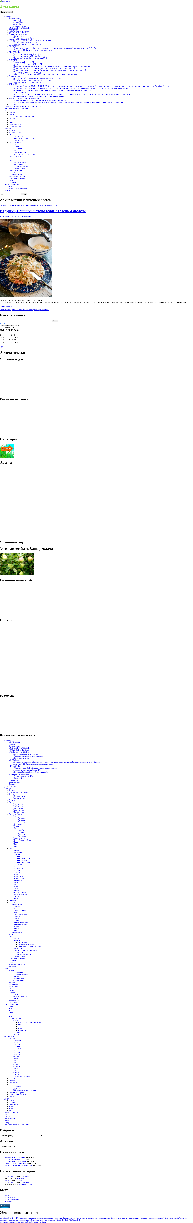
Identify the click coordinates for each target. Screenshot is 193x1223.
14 (12, 337)
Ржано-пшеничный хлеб (22, 954)
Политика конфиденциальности (16, 108)
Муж (11, 1010)
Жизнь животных (15, 126)
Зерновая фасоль (19, 892)
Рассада (12, 1081)
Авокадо (16, 850)
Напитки (12, 182)
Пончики (16, 930)
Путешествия (9, 1119)
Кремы (16, 918)
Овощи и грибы (15, 156)
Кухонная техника (20, 972)
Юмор (6, 1123)
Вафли (15, 912)
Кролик (21, 832)
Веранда (12, 990)
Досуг (6, 1099)
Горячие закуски (19, 798)
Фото (11, 1111)
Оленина (21, 834)
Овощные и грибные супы (23, 138)
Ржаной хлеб (18, 952)
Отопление (13, 1002)
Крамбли (16, 916)
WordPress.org (9, 1201)
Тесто (11, 934)
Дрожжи (16, 938)
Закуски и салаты (15, 132)
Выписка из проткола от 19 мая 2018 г (28, 54)
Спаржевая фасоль (20, 894)
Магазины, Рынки (11, 1113)
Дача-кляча (9, 6)
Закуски (12, 794)
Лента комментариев (12, 1199)
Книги (11, 1109)
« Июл (2, 347)
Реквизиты (13, 104)
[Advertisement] (67, 379)
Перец (15, 874)
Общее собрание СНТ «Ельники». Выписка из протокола (35, 768)
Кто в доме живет (15, 124)
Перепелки (22, 836)
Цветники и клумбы (16, 1093)
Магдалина (22, 1028)
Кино (11, 1107)
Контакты (8, 186)
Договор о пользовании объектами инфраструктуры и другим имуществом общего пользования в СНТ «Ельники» (57, 48)
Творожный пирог (29, 1182)
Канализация (14, 1000)
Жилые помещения (16, 980)
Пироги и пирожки (20, 922)
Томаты (16, 1068)
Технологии (13, 966)
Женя (11, 1012)
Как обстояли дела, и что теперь (25, 42)
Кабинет (12, 982)
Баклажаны (17, 852)
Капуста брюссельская (21, 862)
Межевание (13, 780)
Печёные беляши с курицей (15, 1157)
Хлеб (11, 160)
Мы (10, 1016)
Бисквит (16, 906)
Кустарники (18, 1087)
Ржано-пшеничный (20, 166)
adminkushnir (13, 216)
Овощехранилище (20, 996)
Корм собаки (23, 1030)
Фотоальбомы (14, 18)
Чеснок (16, 896)
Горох (15, 898)
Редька (16, 882)
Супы (11, 134)
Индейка (21, 830)
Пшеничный (18, 164)
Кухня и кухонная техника (23, 116)
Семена (12, 1079)
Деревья (16, 1089)
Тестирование (18, 978)
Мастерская (17, 994)
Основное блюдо (15, 814)
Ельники (7, 16)
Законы (12, 784)
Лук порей (17, 870)
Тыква (15, 888)
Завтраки (12, 130)
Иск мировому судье (21, 758)
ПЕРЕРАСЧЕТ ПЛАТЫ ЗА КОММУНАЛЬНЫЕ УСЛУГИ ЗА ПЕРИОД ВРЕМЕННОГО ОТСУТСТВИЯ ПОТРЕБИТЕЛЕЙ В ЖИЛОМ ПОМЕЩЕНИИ (72, 94)
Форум (7, 190)
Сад (10, 120)
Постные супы (19, 812)
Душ (10, 988)
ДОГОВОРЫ (14, 46)
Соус (39, 310)
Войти (6, 1195)
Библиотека (13, 984)
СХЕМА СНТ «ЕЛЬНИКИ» (19, 28)
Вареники (4, 205)
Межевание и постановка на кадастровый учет (27, 98)
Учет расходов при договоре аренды (27, 72)
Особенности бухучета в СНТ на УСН (28, 64)
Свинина (21, 822)
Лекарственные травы (17, 1095)
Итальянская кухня (7, 310)
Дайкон (16, 1042)
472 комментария (24, 216)
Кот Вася (16, 1032)
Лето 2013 (17, 24)
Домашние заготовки (17, 178)
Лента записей (10, 1197)
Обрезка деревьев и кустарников (25, 1091)
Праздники (13, 180)
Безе (15, 908)
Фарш (15, 846)
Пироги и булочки (16, 170)
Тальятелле (45, 310)
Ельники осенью (19, 26)
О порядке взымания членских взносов (28, 44)
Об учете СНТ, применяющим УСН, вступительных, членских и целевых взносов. (45, 74)
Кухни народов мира (17, 964)
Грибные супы (18, 810)
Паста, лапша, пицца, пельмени (25, 154)
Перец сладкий (19, 876)
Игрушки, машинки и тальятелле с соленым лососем (43, 211)
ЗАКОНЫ (13, 84)
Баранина (21, 820)
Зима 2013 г (17, 20)
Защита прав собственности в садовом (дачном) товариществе (37, 78)
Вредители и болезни (21, 1077)
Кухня (11, 114)
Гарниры (12, 900)
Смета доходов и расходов (19, 34)
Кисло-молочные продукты (19, 792)
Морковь (16, 872)
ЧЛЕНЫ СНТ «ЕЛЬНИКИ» (19, 752)
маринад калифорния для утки (16, 1163)
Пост (11, 962)
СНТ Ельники (14, 742)
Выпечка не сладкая (16, 932)
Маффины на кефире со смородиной (18, 1165)
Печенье (16, 926)
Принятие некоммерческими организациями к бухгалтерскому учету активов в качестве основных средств (54, 66)
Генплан (12, 744)
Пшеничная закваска (26, 944)
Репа (15, 884)
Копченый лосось (21, 310)
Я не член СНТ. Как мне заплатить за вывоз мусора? (33, 50)
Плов (15, 844)
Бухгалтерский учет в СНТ (23, 62)
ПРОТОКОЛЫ (14, 52)
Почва (11, 1097)
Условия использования (18, 188)
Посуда (16, 976)
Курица (16, 146)
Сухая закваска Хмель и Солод (29, 946)
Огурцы (16, 1056)
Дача (6, 110)
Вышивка (12, 1103)
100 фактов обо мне (11, 184)
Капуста (16, 856)
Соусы (11, 158)
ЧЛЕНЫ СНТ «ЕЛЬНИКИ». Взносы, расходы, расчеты (30, 40)
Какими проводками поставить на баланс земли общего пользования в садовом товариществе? (49, 70)
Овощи (11, 848)
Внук (11, 1006)
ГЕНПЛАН (13, 30)
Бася (19, 1024)
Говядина (21, 818)
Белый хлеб (17, 948)
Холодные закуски (20, 796)
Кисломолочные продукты (19, 176)
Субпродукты (18, 148)
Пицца (16, 842)
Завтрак (12, 790)
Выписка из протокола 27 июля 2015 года (29, 56)
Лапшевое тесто (23, 205)
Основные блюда (15, 142)
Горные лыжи (14, 1105)
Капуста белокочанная (21, 858)
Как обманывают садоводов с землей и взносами (32, 80)
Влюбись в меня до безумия (15, 1161)
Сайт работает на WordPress (35, 1222)
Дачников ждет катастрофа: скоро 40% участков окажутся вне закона (39, 100)
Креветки (12, 205)
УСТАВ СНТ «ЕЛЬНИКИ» (19, 32)
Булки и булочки (19, 910)
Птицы (16, 1034)
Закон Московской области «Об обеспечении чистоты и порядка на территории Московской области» (52, 90)
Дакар (20, 1026)
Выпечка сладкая (15, 174)
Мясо (15, 144)
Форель (55, 205)
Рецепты (7, 128)
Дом (6, 968)
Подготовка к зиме (16, 1083)
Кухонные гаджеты (20, 974)
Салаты (12, 800)
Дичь (15, 150)
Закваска (16, 940)
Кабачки (16, 854)
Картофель (17, 864)
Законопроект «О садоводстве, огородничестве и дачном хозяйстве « (39, 96)
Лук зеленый (18, 868)
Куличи (16, 920)
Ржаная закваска (24, 942)
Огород (12, 118)
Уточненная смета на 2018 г (24, 38)
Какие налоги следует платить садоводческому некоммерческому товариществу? (44, 68)
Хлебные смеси (19, 168)
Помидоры (17, 880)
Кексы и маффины (20, 914)
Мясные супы (18, 136)
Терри (6, 1180)
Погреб (16, 998)
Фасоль (16, 890)
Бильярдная (13, 986)
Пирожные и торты (20, 924)
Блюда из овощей (20, 838)
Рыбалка (12, 1101)
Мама (11, 1008)
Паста (41, 205)
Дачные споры (14, 76)
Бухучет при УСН (20, 92)
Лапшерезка (32, 310)
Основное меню (6, 12)
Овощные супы (19, 808)
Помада (16, 928)
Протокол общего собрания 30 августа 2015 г (30, 58)
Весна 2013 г (18, 22)
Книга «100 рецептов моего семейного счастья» (22, 106)
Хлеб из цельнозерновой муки (25, 950)
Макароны (34, 205)
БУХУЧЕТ (13, 60)
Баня (11, 122)
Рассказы (7, 1117)
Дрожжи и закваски (20, 162)
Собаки (16, 1020)
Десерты (12, 172)
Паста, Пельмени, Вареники (24, 840)
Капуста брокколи (20, 860)
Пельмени (48, 205)
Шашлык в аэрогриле (12, 1159)
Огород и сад (9, 1036)
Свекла (16, 886)
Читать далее (6, 306)
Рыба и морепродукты (21, 152)
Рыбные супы (18, 140)
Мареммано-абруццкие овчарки (30, 1022)
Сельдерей (17, 1066)
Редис (15, 1060)
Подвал (12, 112)
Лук (14, 866)
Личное (7, 1115)
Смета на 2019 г (19, 36)
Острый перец (18, 878)
